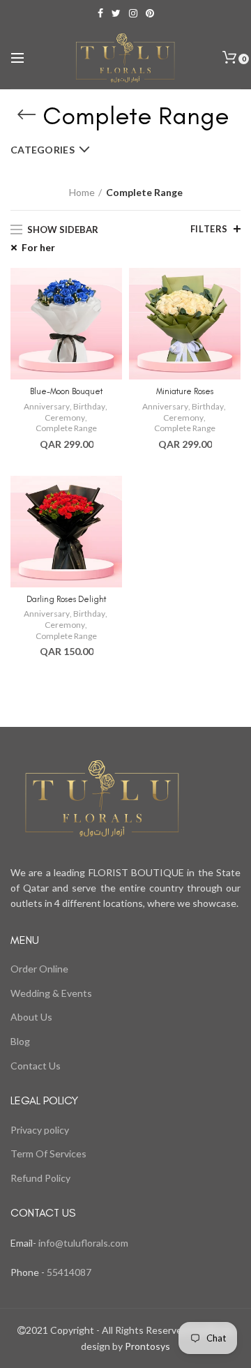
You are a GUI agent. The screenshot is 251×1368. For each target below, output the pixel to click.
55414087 (68, 1272)
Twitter (116, 13)
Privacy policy (39, 1130)
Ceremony (65, 417)
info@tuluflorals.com (83, 1243)
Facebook (100, 13)
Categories (42, 150)
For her (38, 247)
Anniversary (47, 406)
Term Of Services (48, 1153)
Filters (209, 228)
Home (82, 192)
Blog (20, 1041)
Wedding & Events (51, 993)
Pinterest (150, 13)
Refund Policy (40, 1178)
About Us (31, 1017)
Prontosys (146, 1346)
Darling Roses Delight (66, 599)
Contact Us (35, 1066)
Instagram (133, 13)
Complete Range (66, 428)
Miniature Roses (184, 391)
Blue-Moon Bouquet (66, 391)
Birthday (89, 406)
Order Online (39, 969)
